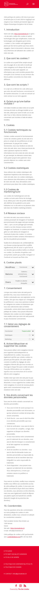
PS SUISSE (8, 551)
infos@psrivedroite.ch (20, 574)
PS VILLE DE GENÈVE (12, 557)
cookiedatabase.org (13, 537)
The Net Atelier (23, 589)
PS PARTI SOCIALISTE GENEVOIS (16, 554)
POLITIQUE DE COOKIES (13, 567)
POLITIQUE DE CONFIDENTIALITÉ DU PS (18, 564)
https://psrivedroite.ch (21, 34)
